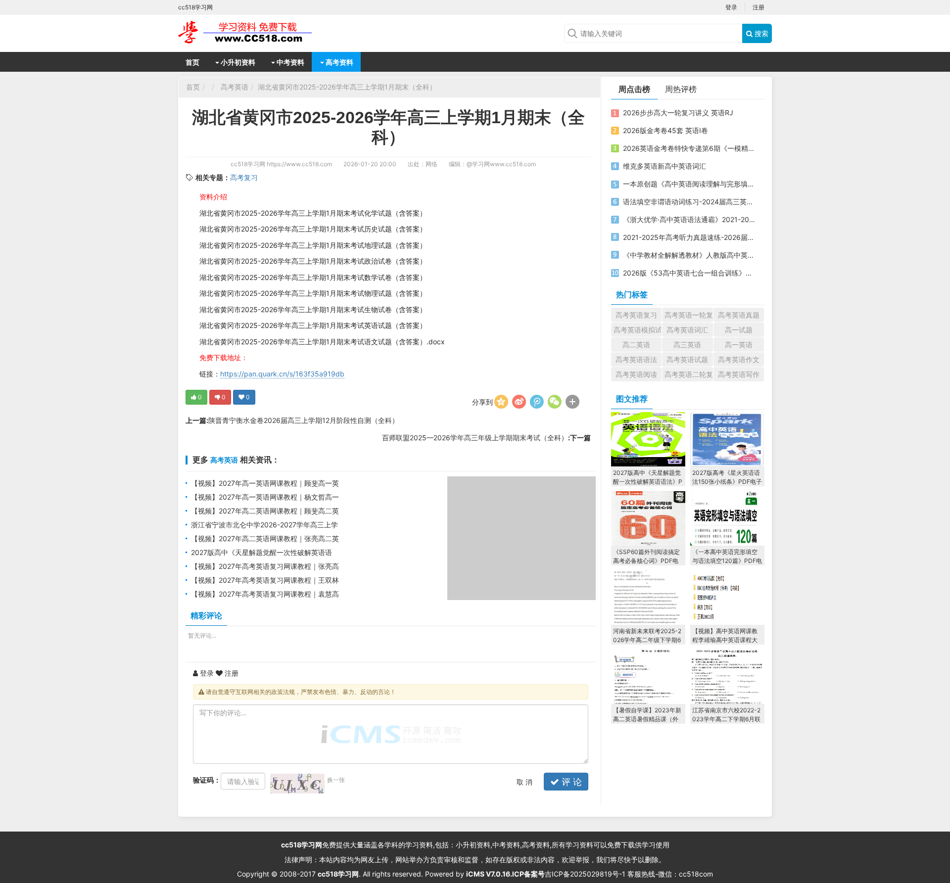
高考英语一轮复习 (688, 315)
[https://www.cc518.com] (257, 32)
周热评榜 (681, 89)
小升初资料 (237, 62)
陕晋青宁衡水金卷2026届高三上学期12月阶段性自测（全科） (303, 420)
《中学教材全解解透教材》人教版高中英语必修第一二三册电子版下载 (689, 255)
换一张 (336, 780)
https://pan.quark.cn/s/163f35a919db (282, 374)
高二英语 (636, 344)
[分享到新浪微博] (519, 402)
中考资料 (289, 62)
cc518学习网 (248, 164)
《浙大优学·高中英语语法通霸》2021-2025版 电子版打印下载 (689, 219)
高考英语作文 (739, 359)
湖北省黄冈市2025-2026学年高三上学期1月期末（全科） (347, 87)
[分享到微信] (555, 402)
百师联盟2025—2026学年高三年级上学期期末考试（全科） (475, 437)
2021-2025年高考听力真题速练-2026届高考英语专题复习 (689, 237)
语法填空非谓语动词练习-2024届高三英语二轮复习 (689, 201)
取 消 (524, 782)
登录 (731, 7)
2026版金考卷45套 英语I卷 (665, 130)
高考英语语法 (636, 359)
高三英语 (687, 344)
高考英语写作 (739, 374)
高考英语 (234, 87)
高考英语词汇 (687, 329)
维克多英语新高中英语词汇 (664, 166)
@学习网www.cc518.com (501, 164)
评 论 (570, 782)
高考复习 (244, 177)
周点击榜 (634, 89)
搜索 (760, 33)
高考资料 (338, 62)
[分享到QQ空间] (501, 402)
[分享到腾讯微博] (537, 402)
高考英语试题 (687, 359)
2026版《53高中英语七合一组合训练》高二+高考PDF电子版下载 (689, 273)
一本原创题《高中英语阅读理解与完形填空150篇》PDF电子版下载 (689, 184)
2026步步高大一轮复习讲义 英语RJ (678, 112)
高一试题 (739, 329)
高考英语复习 (636, 315)
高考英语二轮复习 (688, 374)
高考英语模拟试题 (638, 329)
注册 (758, 7)
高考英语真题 (739, 315)
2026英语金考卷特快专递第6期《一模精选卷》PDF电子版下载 (689, 148)
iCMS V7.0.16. (489, 874)
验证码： (207, 780)
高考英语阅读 (636, 374)
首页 (192, 62)
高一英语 (739, 344)
